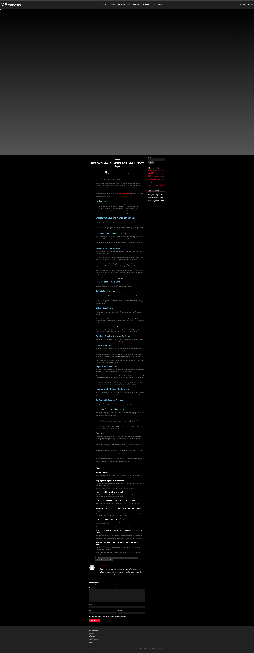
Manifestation (136, 4)
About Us (142, 648)
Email (91, 610)
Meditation (146, 4)
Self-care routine (99, 559)
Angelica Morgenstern (110, 173)
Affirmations (103, 4)
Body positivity (101, 557)
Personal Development (124, 4)
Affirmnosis (94, 648)
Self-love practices (108, 559)
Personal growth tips (133, 557)
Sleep (153, 4)
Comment (92, 587)
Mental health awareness (121, 557)
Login (245, 4)
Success (160, 4)
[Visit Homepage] (11, 5)
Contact (146, 648)
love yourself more (124, 193)
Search (149, 157)
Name (91, 604)
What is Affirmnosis (161, 648)
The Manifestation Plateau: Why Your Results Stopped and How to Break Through (156, 181)
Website (120, 610)
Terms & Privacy (152, 648)
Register (251, 4)
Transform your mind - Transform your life (104, 648)
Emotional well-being (110, 557)
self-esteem (99, 222)
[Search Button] (241, 4)
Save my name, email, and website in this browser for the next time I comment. (109, 616)
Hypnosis (112, 4)
